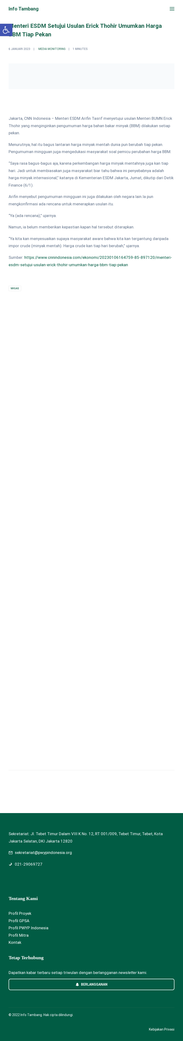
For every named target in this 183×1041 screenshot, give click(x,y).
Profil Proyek (20, 913)
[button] (172, 9)
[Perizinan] (91, 404)
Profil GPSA (19, 920)
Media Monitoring (52, 49)
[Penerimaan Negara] (91, 536)
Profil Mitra (19, 935)
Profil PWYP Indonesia (28, 927)
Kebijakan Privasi (161, 1029)
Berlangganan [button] (94, 984)
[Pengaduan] (91, 673)
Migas (15, 288)
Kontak (15, 942)
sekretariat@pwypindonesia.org (43, 852)
